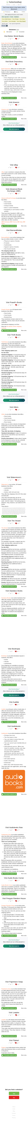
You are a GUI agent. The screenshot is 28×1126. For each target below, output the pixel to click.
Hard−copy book (5, 16)
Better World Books (6, 43)
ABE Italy (19, 222)
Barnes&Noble (5, 237)
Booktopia (4, 656)
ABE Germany (5, 222)
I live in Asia (22, 19)
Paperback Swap (6, 989)
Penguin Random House (8, 905)
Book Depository (6, 68)
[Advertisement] (14, 151)
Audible (3, 709)
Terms (13, 1115)
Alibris (3, 414)
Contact (14, 1113)
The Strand (4, 528)
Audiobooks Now (6, 834)
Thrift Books (4, 342)
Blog (14, 1111)
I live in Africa (5, 21)
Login (13, 4)
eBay (2, 172)
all (9, 14)
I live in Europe (15, 19)
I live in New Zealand (21, 21)
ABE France (13, 222)
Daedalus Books (5, 598)
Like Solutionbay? (14, 123)
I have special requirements (14, 23)
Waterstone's (4, 484)
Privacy (14, 1117)
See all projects (14, 129)
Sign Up (19, 4)
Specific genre (5, 23)
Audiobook (16, 16)
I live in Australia (12, 21)
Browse (8, 4)
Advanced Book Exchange (8, 198)
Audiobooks (4, 733)
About (13, 1106)
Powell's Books (5, 309)
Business (4, 25)
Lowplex (3, 1019)
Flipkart (3, 1047)
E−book (11, 16)
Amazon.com (5, 109)
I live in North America (6, 19)
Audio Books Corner (7, 885)
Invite (13, 1108)
